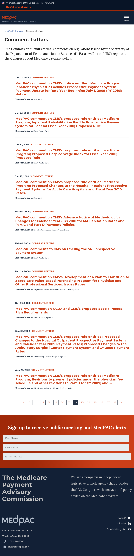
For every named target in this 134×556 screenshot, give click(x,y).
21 (69, 402)
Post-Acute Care (41, 131)
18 (49, 402)
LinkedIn (121, 523)
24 (88, 402)
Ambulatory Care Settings (45, 356)
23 (82, 402)
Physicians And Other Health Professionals (53, 289)
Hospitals (38, 99)
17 (43, 402)
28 (114, 402)
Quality (75, 289)
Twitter (122, 517)
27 (108, 402)
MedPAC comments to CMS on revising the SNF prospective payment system (65, 251)
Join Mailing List (116, 529)
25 (95, 402)
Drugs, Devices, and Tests (45, 230)
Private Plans (63, 230)
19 (56, 402)
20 (62, 402)
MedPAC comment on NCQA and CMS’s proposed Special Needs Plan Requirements (68, 310)
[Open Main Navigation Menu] (126, 18)
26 (101, 402)
